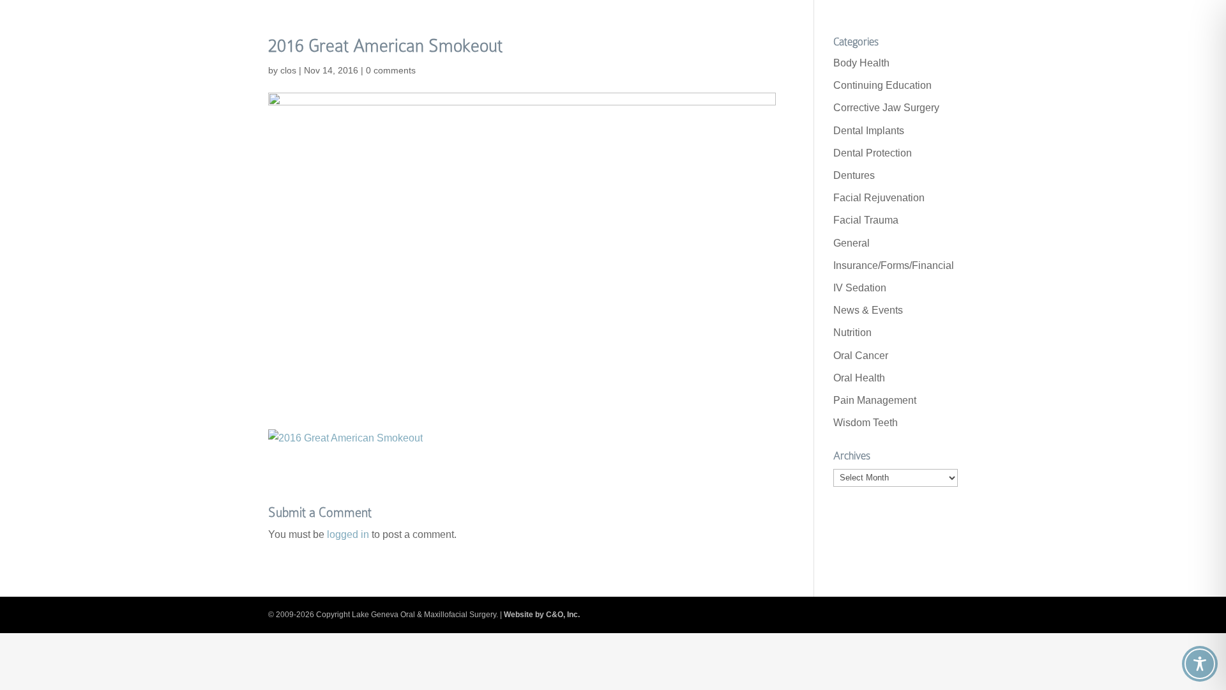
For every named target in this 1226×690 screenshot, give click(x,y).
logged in (348, 534)
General (851, 243)
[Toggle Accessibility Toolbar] (1199, 663)
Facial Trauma (865, 220)
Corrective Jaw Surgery (886, 107)
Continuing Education (882, 85)
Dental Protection (872, 153)
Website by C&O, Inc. (542, 614)
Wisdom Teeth (865, 422)
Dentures (854, 175)
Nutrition (852, 332)
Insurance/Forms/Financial (893, 265)
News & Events (868, 310)
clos (288, 70)
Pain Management (874, 400)
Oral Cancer (860, 355)
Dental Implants (868, 130)
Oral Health (859, 377)
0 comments (391, 70)
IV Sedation (859, 287)
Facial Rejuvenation (879, 197)
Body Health (861, 62)
